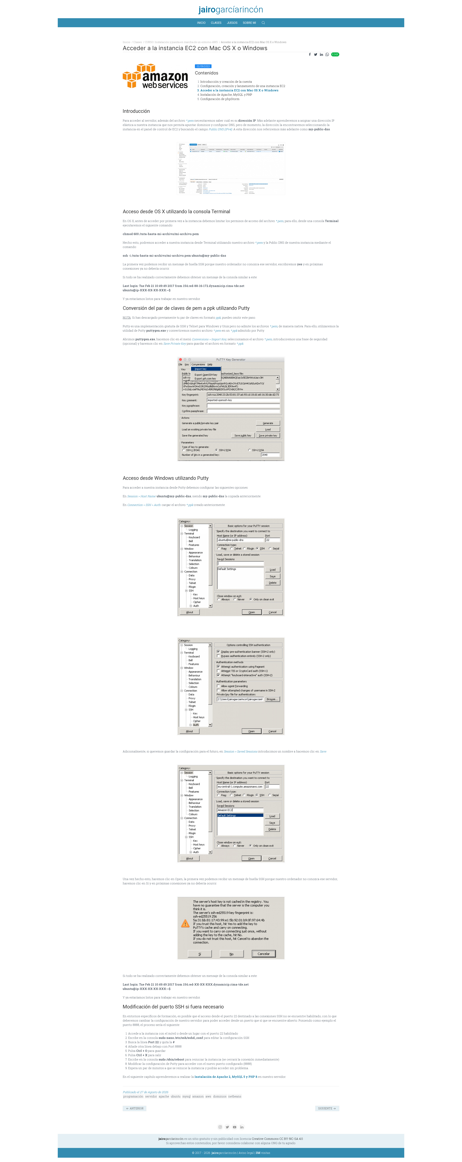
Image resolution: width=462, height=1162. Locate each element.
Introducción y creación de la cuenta (226, 81)
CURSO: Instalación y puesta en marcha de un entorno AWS (181, 42)
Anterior (136, 1108)
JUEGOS (232, 23)
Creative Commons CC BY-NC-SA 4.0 (277, 1139)
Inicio (126, 42)
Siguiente (325, 1108)
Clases (137, 42)
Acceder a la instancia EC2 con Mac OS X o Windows (239, 90)
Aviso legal (246, 1153)
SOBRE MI (249, 23)
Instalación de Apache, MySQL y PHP (226, 94)
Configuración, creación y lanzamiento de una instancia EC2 (242, 86)
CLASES (216, 23)
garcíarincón (231, 9)
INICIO (201, 23)
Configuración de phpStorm (219, 99)
